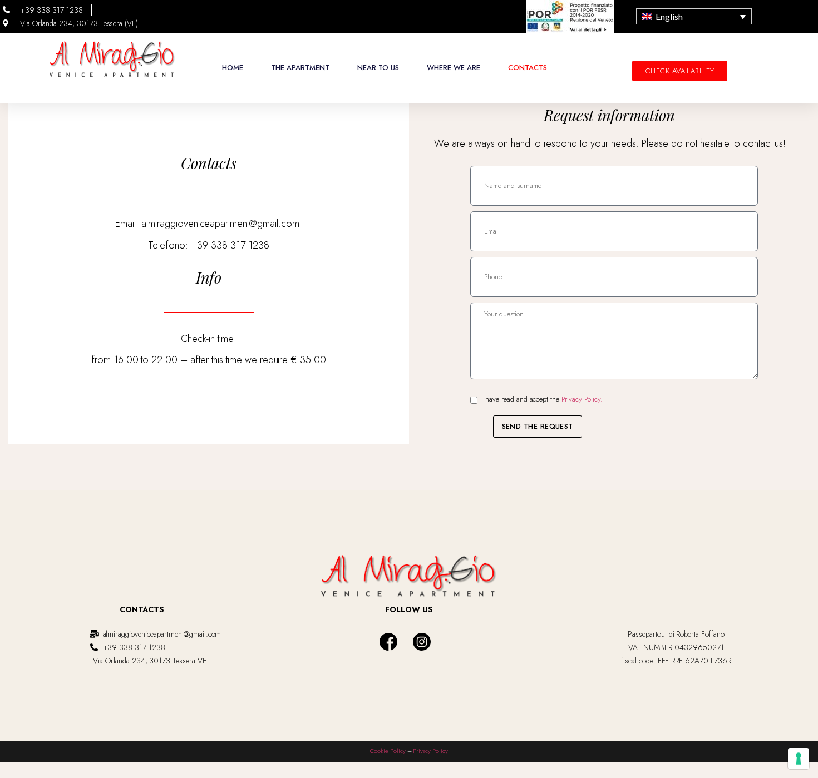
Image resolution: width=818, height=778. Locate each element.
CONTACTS (527, 67)
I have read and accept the (542, 399)
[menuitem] (694, 16)
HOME (232, 67)
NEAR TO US (378, 67)
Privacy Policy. (582, 399)
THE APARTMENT (300, 67)
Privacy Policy (430, 750)
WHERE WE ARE (453, 67)
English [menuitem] (669, 16)
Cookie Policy (388, 750)
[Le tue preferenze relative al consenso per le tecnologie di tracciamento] (798, 758)
